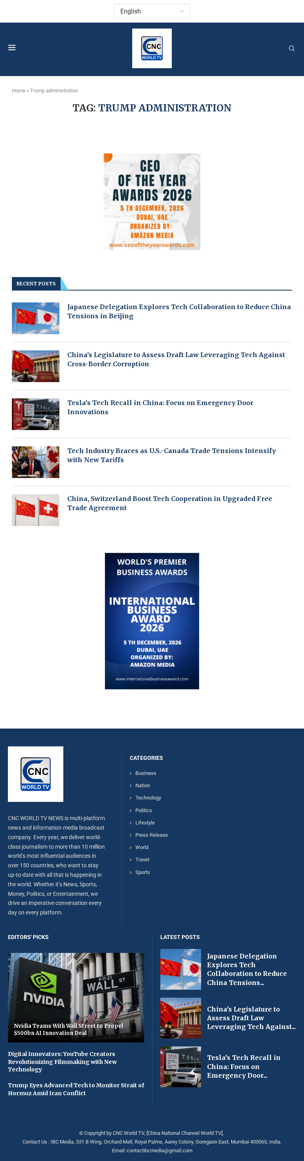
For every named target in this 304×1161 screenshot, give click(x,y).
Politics (143, 810)
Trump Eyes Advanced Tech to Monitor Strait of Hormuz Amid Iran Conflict (76, 1089)
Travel (142, 860)
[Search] (292, 49)
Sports (142, 872)
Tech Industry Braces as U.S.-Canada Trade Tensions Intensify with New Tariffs (171, 455)
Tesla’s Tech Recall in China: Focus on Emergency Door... (244, 1066)
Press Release (151, 835)
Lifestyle (145, 823)
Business (145, 773)
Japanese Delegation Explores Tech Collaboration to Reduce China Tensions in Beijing (179, 311)
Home (18, 91)
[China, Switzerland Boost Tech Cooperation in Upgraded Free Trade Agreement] (35, 510)
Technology (148, 798)
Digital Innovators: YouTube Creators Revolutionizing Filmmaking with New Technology (62, 1061)
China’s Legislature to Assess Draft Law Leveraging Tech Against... (251, 1018)
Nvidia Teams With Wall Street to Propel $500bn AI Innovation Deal (68, 1030)
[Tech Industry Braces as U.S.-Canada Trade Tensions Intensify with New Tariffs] (35, 462)
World (141, 847)
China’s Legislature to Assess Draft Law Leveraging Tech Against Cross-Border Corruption (176, 359)
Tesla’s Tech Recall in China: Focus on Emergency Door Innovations (160, 407)
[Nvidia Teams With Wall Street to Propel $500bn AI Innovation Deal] (76, 997)
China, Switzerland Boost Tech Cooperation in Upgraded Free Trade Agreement (169, 503)
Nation (142, 785)
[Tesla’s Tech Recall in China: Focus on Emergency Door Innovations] (35, 414)
